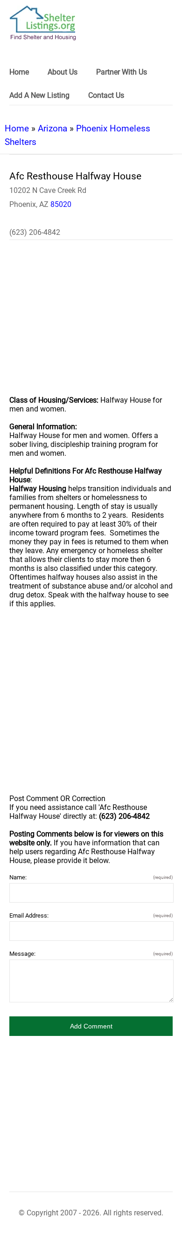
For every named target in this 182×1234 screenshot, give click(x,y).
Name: (91, 877)
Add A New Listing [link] (39, 95)
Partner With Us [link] (121, 72)
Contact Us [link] (106, 95)
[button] (91, 1026)
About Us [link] (62, 72)
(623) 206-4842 (34, 232)
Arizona (52, 128)
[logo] (43, 23)
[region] (91, 324)
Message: (91, 953)
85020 (60, 204)
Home (17, 128)
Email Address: (91, 915)
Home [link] (19, 72)
